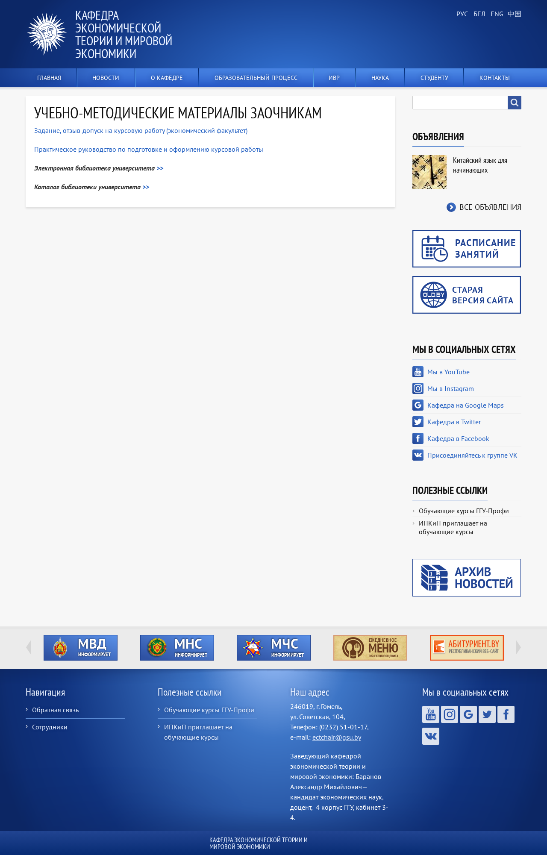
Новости (105, 78)
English (495, 14)
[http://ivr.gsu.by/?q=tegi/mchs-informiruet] (273, 648)
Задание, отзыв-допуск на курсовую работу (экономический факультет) (140, 130)
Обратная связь (55, 709)
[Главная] (50, 34)
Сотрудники (50, 727)
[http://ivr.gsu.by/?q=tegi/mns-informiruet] (177, 648)
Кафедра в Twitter (454, 421)
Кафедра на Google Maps (465, 405)
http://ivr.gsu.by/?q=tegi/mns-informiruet (177, 648)
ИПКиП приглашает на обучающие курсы (453, 527)
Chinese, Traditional (512, 14)
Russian (461, 14)
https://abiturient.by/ (467, 648)
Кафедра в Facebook (458, 438)
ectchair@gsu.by (336, 737)
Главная (49, 78)
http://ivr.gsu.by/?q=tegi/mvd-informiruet (81, 648)
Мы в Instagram (450, 388)
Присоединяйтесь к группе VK (472, 455)
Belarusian (478, 14)
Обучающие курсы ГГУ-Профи (464, 510)
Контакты (494, 78)
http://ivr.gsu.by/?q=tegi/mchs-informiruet (274, 648)
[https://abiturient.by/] (466, 648)
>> (159, 168)
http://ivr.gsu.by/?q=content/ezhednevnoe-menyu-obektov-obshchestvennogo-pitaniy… (370, 648)
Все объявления (490, 207)
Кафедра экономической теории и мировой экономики (123, 34)
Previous (29, 647)
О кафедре (167, 78)
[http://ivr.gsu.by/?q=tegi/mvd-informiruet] (80, 648)
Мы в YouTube (448, 371)
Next (518, 647)
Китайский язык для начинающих (480, 165)
